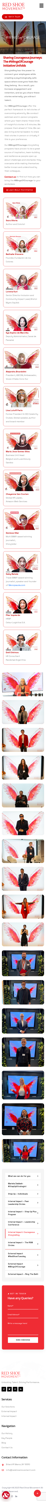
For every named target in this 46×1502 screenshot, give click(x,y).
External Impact (9, 1411)
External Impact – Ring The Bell (22, 1274)
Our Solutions (8, 1406)
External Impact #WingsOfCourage (16, 1265)
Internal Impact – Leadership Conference (21, 1223)
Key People (7, 1438)
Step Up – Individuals (18, 1194)
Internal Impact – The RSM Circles (20, 1243)
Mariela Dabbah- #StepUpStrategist (17, 1185)
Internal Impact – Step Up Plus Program (22, 1213)
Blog (4, 1442)
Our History (7, 1433)
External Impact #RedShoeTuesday (17, 1255)
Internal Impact (9, 1416)
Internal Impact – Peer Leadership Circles (18, 1202)
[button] (41, 5)
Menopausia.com (17, 585)
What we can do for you (19, 1176)
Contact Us (7, 1447)
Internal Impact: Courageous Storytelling (21, 1233)
